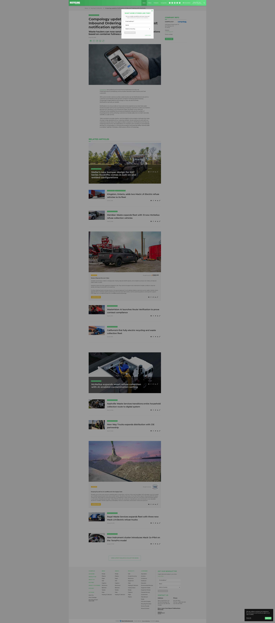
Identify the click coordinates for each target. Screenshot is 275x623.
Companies (164, 3)
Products (156, 3)
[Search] (204, 3)
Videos (149, 3)
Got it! (268, 618)
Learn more (148, 35)
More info (248, 618)
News (144, 3)
